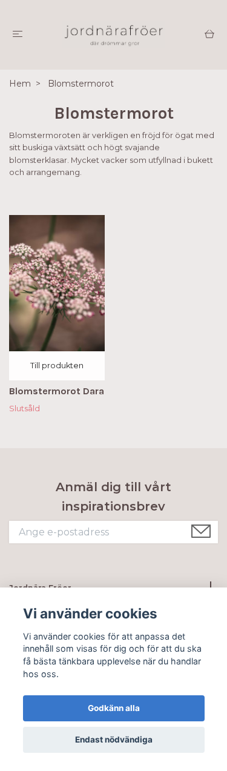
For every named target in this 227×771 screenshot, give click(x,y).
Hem (20, 83)
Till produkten (57, 365)
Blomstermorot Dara (56, 391)
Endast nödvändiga (114, 739)
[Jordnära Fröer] (113, 35)
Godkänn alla (114, 708)
